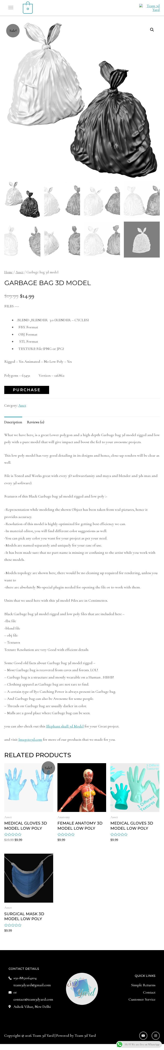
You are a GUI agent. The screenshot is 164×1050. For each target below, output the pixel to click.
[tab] (13, 422)
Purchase (27, 390)
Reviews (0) (35, 422)
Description (13, 422)
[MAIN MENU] (11, 8)
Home (8, 272)
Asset (19, 272)
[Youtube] (143, 1036)
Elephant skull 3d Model (65, 726)
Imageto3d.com (30, 739)
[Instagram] (156, 1036)
